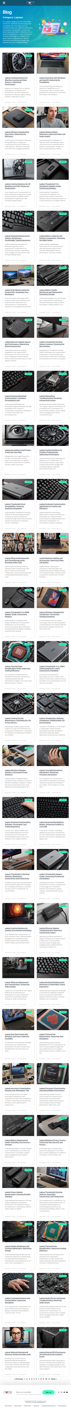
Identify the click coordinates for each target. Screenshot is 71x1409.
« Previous (18, 1379)
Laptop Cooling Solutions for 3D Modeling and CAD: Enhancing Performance (17, 186)
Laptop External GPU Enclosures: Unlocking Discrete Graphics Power (52, 1354)
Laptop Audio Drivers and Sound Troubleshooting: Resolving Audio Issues (52, 1300)
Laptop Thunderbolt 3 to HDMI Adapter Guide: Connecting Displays (17, 614)
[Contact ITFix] (59, 1392)
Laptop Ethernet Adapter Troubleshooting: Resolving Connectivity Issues (50, 930)
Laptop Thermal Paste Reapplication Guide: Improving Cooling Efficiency (17, 668)
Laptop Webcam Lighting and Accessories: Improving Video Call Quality (51, 560)
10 (46, 1379)
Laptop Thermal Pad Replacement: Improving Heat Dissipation (51, 1036)
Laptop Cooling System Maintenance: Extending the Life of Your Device (18, 720)
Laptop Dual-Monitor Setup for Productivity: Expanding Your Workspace (17, 292)
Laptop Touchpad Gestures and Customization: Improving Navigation (17, 1300)
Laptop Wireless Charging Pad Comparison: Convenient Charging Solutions (51, 614)
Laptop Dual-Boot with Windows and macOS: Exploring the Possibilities (52, 80)
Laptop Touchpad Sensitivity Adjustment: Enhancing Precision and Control (50, 772)
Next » (54, 1379)
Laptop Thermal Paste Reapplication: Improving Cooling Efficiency (52, 1248)
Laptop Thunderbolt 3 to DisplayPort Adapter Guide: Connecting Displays (50, 186)
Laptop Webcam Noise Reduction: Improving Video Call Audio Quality (52, 134)
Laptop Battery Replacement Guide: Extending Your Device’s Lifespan (17, 1142)
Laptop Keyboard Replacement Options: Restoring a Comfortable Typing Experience (17, 238)
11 (49, 1379)
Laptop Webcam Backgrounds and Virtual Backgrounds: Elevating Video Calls (17, 560)
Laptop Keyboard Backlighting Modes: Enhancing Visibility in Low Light (51, 824)
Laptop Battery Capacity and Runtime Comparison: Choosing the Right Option (52, 238)
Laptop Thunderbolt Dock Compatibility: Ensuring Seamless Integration (15, 506)
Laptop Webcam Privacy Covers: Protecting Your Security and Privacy (52, 1142)
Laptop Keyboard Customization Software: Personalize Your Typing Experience (18, 824)
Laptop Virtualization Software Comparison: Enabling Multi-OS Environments (52, 720)
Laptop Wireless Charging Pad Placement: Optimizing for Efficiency (17, 134)
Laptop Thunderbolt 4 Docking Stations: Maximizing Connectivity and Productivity (17, 876)
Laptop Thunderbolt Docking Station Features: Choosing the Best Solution (51, 344)
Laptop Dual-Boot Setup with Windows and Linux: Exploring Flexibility (17, 1036)
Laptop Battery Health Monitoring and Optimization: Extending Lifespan (51, 292)
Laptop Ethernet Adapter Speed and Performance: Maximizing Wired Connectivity (17, 344)
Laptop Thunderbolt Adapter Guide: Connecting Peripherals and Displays (51, 876)
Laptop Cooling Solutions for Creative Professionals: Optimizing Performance (50, 452)
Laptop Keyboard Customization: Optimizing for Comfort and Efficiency (52, 506)
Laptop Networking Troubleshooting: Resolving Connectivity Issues (50, 398)
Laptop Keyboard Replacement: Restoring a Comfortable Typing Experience (52, 984)
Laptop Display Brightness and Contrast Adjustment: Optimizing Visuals (18, 1248)
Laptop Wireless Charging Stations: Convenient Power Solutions (16, 772)
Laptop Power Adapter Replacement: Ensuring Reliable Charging (18, 1194)
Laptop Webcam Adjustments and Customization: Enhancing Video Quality (17, 984)
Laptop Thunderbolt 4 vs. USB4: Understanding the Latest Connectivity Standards (52, 668)
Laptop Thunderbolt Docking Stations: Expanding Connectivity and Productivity (51, 1194)
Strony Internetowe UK (39, 1402)
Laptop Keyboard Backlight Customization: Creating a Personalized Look (16, 398)
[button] (4, 3)
